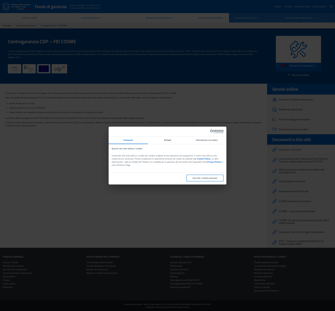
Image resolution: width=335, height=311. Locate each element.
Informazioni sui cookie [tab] (206, 140)
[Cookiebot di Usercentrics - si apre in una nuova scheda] (212, 131)
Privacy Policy (214, 162)
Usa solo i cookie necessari (204, 178)
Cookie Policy (203, 159)
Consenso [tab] (128, 140)
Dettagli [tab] (167, 140)
